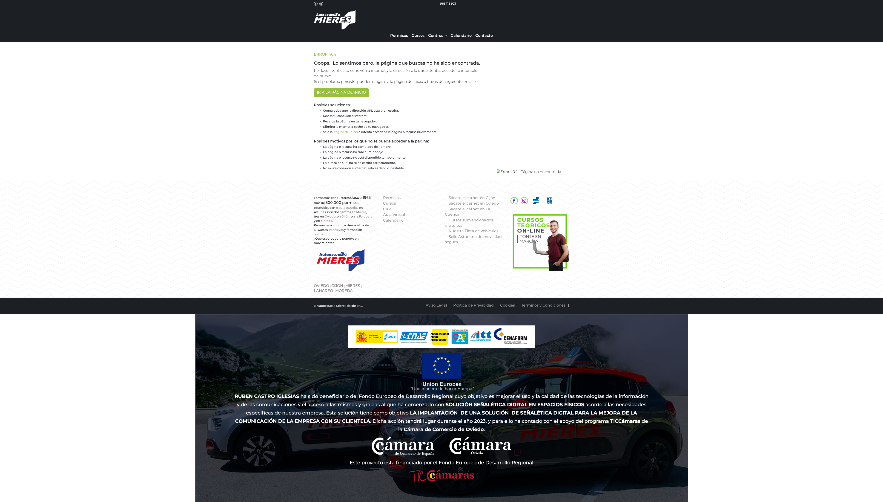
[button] (437, 36)
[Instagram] (524, 201)
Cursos (389, 204)
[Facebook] (514, 201)
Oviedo (330, 216)
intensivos (336, 230)
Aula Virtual (394, 215)
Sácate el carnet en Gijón (472, 198)
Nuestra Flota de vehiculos (473, 231)
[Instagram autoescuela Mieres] (321, 4)
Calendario (393, 221)
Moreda (326, 221)
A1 (358, 225)
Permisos (392, 198)
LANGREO (323, 291)
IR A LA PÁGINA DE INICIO (341, 93)
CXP (387, 209)
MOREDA (344, 291)
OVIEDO (321, 286)
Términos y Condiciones (543, 306)
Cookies (507, 306)
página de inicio (345, 132)
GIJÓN (337, 286)
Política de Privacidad (473, 306)
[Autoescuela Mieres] (539, 241)
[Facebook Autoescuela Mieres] (316, 4)
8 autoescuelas (347, 207)
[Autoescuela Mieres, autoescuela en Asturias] (335, 20)
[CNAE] (549, 201)
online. (319, 234)
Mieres (361, 212)
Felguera (366, 216)
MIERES (352, 286)
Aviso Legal (436, 306)
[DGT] (536, 201)
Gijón (345, 216)
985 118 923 (448, 3)
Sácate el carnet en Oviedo (474, 204)
